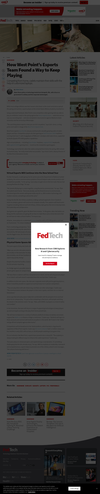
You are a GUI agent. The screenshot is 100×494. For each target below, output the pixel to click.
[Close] (97, 488)
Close (65, 224)
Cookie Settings (74, 488)
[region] (50, 489)
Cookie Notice (31, 492)
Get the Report (50, 263)
